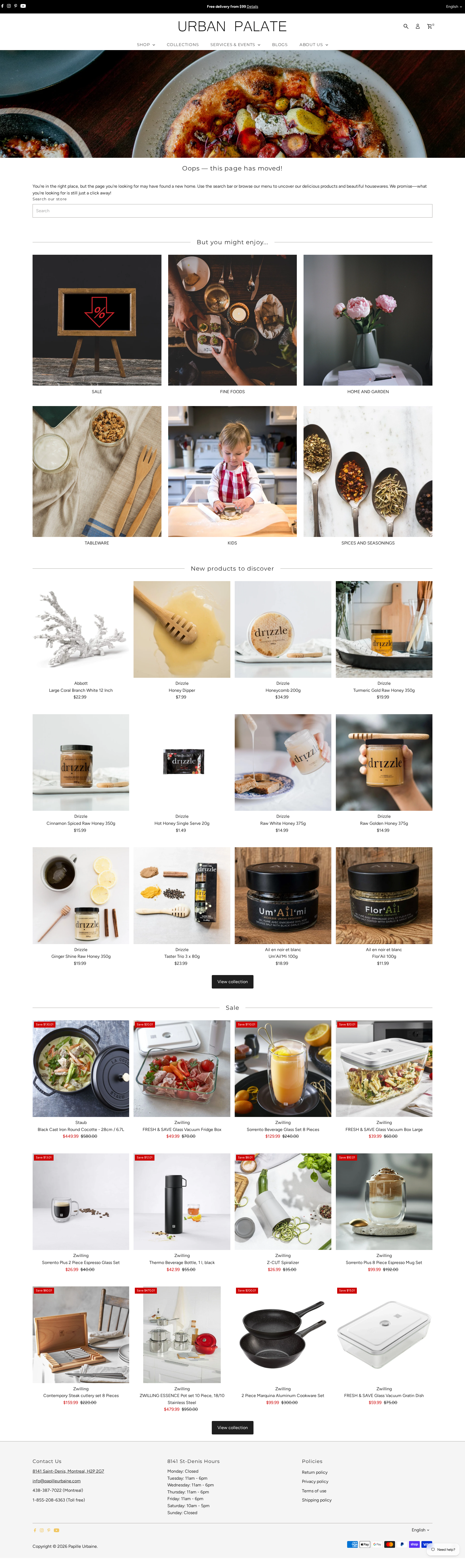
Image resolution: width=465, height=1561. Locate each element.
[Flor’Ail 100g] (384, 895)
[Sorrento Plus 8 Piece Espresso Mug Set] (384, 1201)
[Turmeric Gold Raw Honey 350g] (384, 629)
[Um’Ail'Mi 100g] (283, 895)
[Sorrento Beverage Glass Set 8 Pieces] (283, 1068)
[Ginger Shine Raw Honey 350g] (81, 895)
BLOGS (280, 44)
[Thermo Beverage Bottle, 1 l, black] (181, 1201)
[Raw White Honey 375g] (283, 762)
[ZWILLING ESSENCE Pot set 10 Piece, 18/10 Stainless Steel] (181, 1334)
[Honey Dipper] (181, 629)
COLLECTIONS (183, 44)
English (452, 6)
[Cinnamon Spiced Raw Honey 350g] (81, 762)
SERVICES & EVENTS (233, 44)
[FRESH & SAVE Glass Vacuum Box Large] (384, 1068)
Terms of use (314, 1490)
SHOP (144, 44)
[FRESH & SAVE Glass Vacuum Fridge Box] (181, 1068)
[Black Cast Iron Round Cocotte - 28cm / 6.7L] (81, 1068)
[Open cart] (429, 26)
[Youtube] (23, 6)
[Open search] (406, 26)
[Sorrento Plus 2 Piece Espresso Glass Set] (81, 1201)
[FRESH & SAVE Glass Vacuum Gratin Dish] (384, 1334)
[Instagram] (9, 6)
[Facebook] (2, 6)
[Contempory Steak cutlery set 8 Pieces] (81, 1334)
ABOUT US (312, 44)
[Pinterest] (16, 6)
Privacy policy (315, 1481)
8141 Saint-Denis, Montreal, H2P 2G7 (68, 1471)
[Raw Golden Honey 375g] (384, 762)
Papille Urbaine (82, 1546)
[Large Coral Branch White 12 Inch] (81, 629)
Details (252, 6)
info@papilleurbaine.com (57, 1480)
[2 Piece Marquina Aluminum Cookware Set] (283, 1334)
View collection (232, 981)
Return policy (314, 1472)
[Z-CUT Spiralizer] (283, 1201)
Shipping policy (317, 1500)
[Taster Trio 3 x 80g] (181, 895)
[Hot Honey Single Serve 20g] (181, 762)
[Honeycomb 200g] (283, 629)
